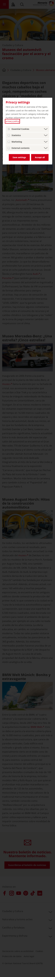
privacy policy (12, 121)
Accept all (40, 157)
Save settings (19, 157)
